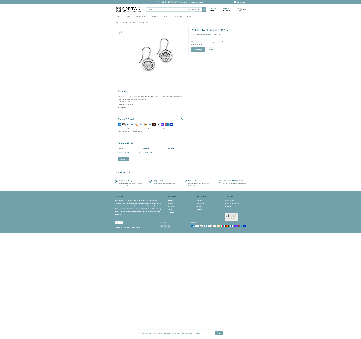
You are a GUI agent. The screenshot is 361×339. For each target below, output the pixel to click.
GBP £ (117, 223)
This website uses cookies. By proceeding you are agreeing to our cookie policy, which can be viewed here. (169, 333)
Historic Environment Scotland (137, 16)
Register (199, 200)
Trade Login (198, 49)
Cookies (171, 206)
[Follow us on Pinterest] (169, 226)
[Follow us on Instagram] (165, 226)
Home (116, 22)
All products (123, 22)
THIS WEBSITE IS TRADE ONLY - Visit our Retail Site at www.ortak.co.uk (180, 2)
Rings (166, 16)
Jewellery (118, 16)
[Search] (204, 9)
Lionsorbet (136, 227)
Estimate (123, 159)
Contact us (211, 49)
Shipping (199, 206)
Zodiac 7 (209, 34)
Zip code (171, 148)
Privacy (170, 203)
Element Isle (154, 16)
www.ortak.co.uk (196, 44)
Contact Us (200, 203)
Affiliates (171, 200)
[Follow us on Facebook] (161, 226)
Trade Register (178, 16)
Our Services (190, 16)
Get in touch (241, 2)
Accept (219, 333)
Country (120, 148)
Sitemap (171, 212)
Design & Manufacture (232, 203)
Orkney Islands (229, 200)
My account (227, 10)
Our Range (228, 206)
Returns (199, 209)
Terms (170, 209)
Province (146, 148)
